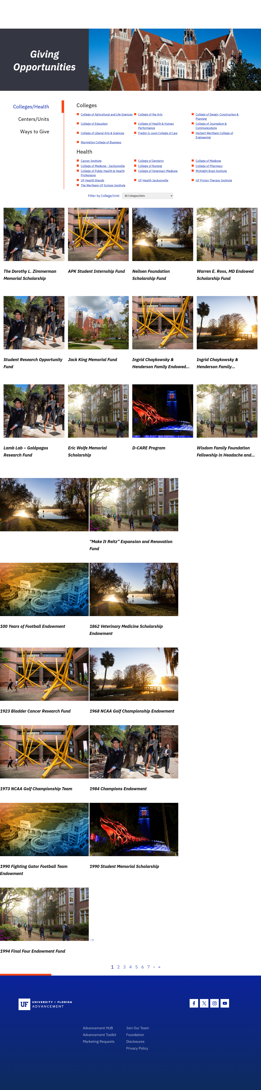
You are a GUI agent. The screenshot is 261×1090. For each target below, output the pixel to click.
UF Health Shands (92, 180)
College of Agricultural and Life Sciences (107, 114)
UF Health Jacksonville (153, 180)
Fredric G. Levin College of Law (157, 133)
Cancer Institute (91, 161)
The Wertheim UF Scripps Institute (103, 185)
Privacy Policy (137, 1048)
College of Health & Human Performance (156, 126)
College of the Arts (150, 114)
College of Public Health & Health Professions (103, 173)
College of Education (94, 123)
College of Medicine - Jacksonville (103, 166)
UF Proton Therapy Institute (214, 180)
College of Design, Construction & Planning (217, 116)
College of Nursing (150, 166)
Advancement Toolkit (99, 1034)
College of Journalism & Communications (211, 126)
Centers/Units (33, 119)
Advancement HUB (98, 1027)
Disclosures (135, 1041)
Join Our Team (137, 1027)
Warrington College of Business (101, 142)
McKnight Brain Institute (211, 171)
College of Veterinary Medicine (158, 171)
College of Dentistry (151, 161)
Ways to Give (34, 131)
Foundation (135, 1034)
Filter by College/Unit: (104, 196)
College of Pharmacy (209, 166)
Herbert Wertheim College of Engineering (214, 135)
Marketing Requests (99, 1041)
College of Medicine (208, 161)
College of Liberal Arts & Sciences (102, 133)
